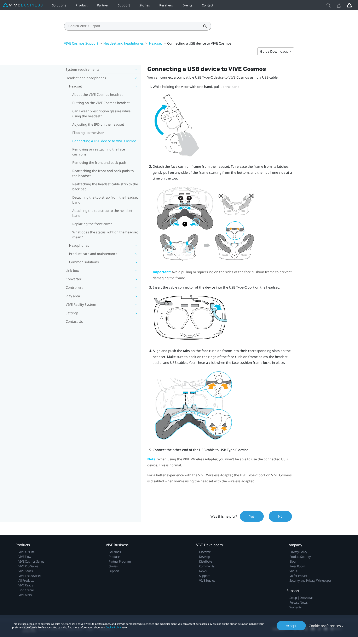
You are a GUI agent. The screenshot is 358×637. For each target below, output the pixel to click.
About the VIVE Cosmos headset (97, 94)
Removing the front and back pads (99, 162)
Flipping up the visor (88, 132)
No (280, 516)
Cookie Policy (113, 627)
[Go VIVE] (349, 5)
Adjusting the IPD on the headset (98, 124)
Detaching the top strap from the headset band (105, 200)
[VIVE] (22, 5)
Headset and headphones (123, 43)
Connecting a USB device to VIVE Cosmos (104, 141)
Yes (251, 516)
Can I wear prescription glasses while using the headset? (101, 113)
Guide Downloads (274, 51)
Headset (155, 43)
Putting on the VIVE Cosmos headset (101, 103)
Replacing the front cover (92, 224)
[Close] (328, 5)
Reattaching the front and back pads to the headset (103, 173)
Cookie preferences (325, 625)
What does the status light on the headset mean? (105, 234)
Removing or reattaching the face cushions (98, 152)
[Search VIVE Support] (202, 26)
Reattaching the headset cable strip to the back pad (105, 186)
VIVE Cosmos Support (81, 43)
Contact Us (74, 321)
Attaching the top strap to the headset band (102, 213)
